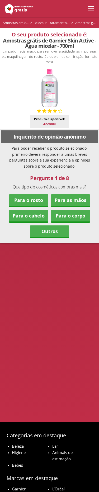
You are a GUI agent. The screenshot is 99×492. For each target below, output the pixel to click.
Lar (55, 446)
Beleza (18, 446)
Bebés (17, 465)
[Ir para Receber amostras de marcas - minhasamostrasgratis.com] (18, 8)
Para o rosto (28, 200)
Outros (49, 231)
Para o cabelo (29, 215)
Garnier (19, 488)
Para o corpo (70, 215)
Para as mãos (70, 200)
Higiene (19, 452)
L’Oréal (58, 488)
